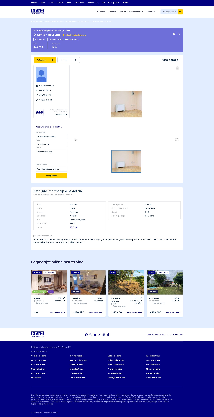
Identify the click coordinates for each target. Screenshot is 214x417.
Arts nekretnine (115, 373)
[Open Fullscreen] (177, 139)
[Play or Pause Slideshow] (76, 139)
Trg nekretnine (76, 373)
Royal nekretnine (38, 360)
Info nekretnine (153, 356)
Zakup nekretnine (77, 377)
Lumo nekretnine (153, 377)
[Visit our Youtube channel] (95, 334)
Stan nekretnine (38, 369)
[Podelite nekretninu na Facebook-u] (174, 34)
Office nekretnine (116, 360)
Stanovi (34, 3)
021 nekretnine (114, 356)
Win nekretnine (153, 364)
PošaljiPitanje (51, 176)
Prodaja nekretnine (116, 377)
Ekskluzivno (79, 3)
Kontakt (112, 11)
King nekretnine (38, 373)
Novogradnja (113, 3)
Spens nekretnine (116, 364)
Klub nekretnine (38, 364)
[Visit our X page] (99, 334)
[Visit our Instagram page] (90, 334)
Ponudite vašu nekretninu (131, 11)
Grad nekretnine (38, 356)
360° (125, 3)
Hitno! (69, 3)
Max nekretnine (153, 369)
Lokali (51, 3)
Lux (103, 3)
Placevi (60, 3)
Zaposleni (150, 11)
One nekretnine (153, 373)
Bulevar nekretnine (78, 360)
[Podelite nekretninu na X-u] (179, 34)
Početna (101, 11)
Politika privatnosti (156, 335)
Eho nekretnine (76, 364)
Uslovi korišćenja (175, 335)
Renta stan (36, 377)
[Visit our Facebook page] (86, 334)
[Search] (180, 11)
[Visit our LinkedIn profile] (103, 334)
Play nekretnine (115, 369)
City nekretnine (76, 356)
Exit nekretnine (76, 369)
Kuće (43, 3)
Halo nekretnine (153, 360)
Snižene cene (93, 3)
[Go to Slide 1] (126, 161)
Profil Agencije (61, 115)
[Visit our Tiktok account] (108, 334)
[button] (126, 104)
